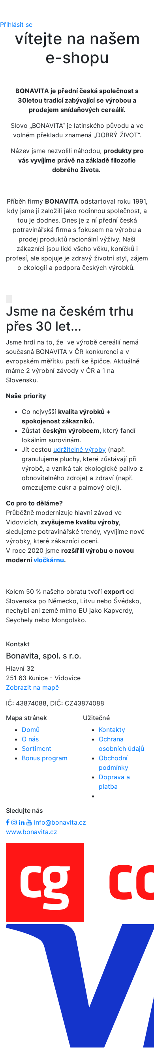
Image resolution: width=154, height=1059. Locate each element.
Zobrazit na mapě (32, 687)
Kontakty (112, 729)
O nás (30, 739)
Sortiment (36, 748)
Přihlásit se (16, 24)
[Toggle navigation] (17, 15)
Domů (30, 729)
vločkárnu (49, 560)
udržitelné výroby (79, 449)
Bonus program (45, 758)
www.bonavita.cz (31, 832)
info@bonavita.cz (60, 822)
